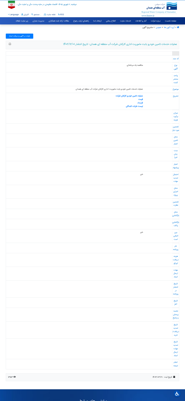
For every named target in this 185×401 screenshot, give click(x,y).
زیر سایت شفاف (22, 21)
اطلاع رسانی (111, 21)
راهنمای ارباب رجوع (81, 21)
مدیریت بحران (38, 21)
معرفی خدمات (170, 27)
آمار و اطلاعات (140, 21)
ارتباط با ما (97, 21)
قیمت (140, 99)
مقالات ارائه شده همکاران (59, 21)
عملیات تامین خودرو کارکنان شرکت (129, 96)
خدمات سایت (125, 21)
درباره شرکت (156, 21)
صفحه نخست (170, 21)
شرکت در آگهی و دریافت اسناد (19, 36)
